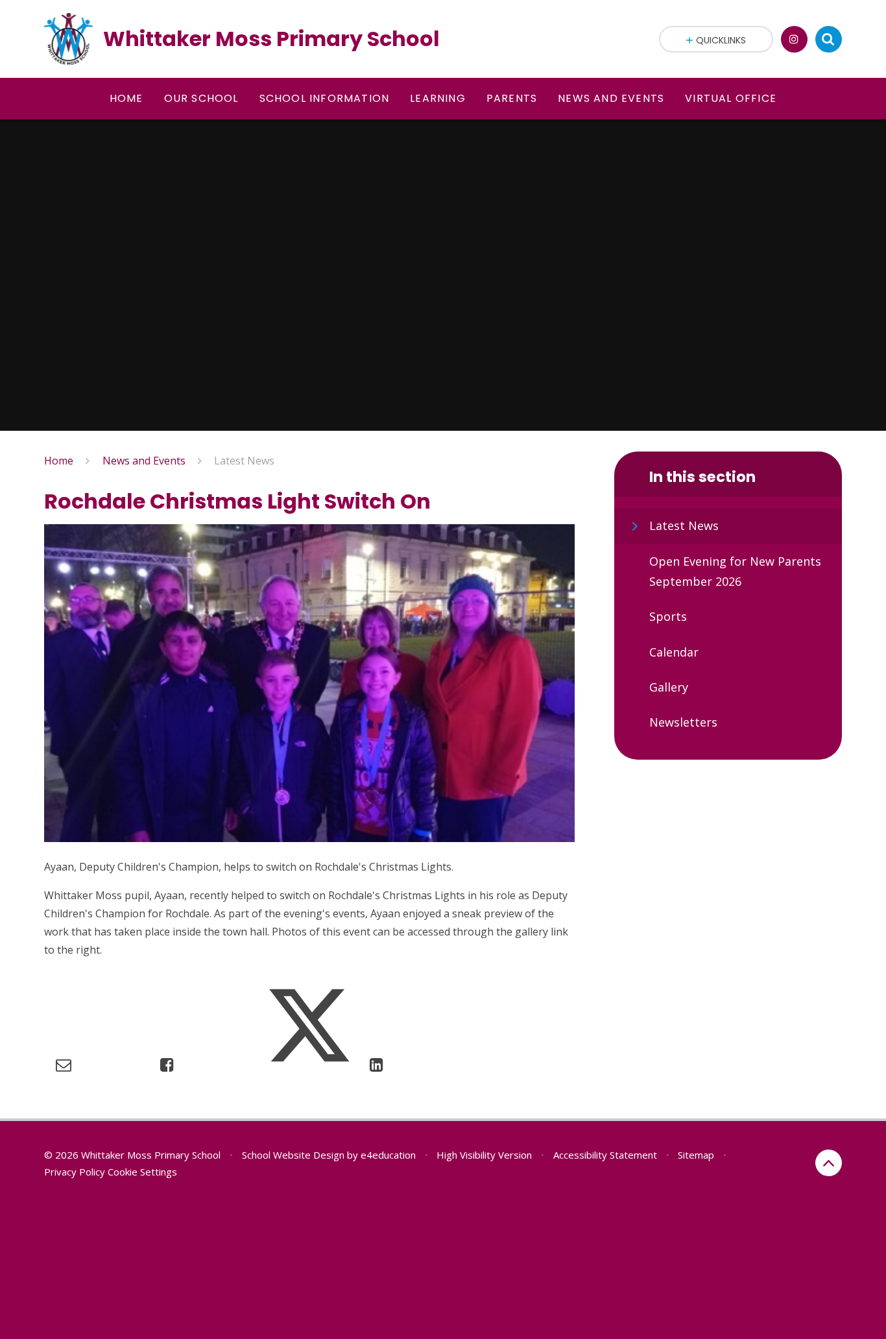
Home (58, 460)
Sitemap (696, 1154)
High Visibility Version (484, 1154)
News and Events (144, 460)
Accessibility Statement (605, 1154)
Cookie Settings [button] (142, 1171)
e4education (388, 1154)
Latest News (244, 460)
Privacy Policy (74, 1171)
